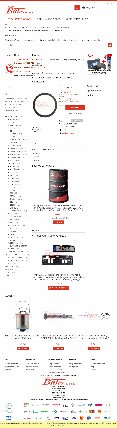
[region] (17, 87)
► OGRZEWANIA (14, 157)
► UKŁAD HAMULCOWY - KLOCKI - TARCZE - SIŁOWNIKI (17, 228)
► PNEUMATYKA (14, 154)
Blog (92, 367)
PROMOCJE (9, 270)
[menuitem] (19, 19)
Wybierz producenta (94, 90)
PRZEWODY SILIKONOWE (14, 101)
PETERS (13, 196)
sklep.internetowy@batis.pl (24, 75)
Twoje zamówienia (32, 364)
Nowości (8, 276)
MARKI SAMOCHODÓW (13, 99)
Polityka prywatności (76, 364)
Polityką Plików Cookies (53, 423)
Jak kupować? (73, 367)
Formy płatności (53, 364)
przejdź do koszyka (38, 67)
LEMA (12, 178)
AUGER (12, 166)
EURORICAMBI (72, 124)
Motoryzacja (9, 110)
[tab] (36, 143)
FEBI (11, 184)
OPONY (7, 264)
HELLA (12, 187)
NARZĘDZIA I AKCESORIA (14, 255)
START (7, 273)
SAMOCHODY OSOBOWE (14, 261)
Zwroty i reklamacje (11, 364)
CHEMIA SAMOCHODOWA (14, 252)
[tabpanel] (58, 154)
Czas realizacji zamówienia (56, 372)
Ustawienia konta (32, 367)
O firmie (93, 369)
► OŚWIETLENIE (14, 151)
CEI (11, 172)
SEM (11, 202)
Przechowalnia (31, 369)
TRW (11, 175)
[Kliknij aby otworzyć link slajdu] (99, 64)
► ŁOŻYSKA (14, 169)
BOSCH (12, 205)
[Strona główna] (20, 9)
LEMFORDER (14, 181)
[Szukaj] (77, 7)
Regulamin (8, 369)
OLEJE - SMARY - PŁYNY (13, 258)
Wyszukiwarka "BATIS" (12, 367)
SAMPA (12, 199)
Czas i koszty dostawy (55, 369)
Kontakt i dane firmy (98, 364)
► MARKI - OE (13, 148)
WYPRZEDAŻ (9, 267)
